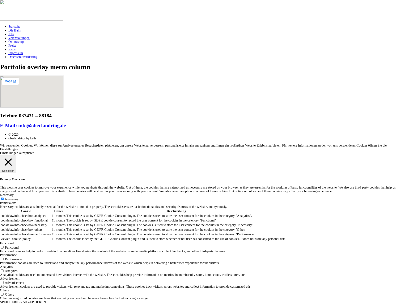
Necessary (12, 199)
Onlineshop (16, 41)
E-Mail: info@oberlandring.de (33, 125)
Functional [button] (7, 243)
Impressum (15, 53)
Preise (12, 45)
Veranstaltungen (19, 38)
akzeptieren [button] (26, 153)
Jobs (11, 34)
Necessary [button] (7, 195)
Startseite (14, 26)
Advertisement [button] (9, 278)
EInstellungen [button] (9, 153)
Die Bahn (14, 30)
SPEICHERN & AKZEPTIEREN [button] (23, 302)
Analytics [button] (6, 267)
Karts (12, 49)
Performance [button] (8, 255)
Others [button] (4, 290)
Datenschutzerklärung (22, 57)
